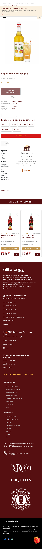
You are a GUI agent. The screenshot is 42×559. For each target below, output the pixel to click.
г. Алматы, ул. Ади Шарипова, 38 (15, 298)
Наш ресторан (21, 136)
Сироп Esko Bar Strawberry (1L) (28, 236)
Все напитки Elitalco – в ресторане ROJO (14, 8)
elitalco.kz (8, 324)
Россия (14, 106)
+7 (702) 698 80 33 (10, 340)
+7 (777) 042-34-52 (10, 313)
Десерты (5, 124)
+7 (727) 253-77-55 (10, 302)
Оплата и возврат (11, 416)
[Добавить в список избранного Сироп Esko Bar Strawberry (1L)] (38, 214)
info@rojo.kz (9, 344)
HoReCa (8, 428)
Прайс (8, 434)
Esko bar (9, 244)
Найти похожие (10, 115)
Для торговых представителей (18, 374)
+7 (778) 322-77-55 (10, 310)
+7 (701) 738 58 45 (10, 360)
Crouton (5, 288)
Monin (14, 109)
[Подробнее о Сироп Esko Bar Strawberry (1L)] (31, 222)
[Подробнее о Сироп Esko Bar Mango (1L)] (10, 222)
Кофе (31, 124)
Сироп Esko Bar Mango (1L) (10, 236)
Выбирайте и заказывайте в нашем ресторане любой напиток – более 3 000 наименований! (18, 11)
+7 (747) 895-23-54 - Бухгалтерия (15, 317)
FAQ (7, 437)
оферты (5, 532)
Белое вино (9, 404)
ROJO (19, 283)
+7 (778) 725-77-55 (10, 306)
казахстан (4, 244)
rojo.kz (7, 348)
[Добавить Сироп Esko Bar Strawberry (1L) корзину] (37, 254)
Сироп (14, 104)
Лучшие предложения (12, 386)
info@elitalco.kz (9, 321)
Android (13, 454)
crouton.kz (8, 368)
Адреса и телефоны (12, 419)
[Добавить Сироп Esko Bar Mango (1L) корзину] (16, 254)
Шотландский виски (12, 392)
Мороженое (6, 129)
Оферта (8, 422)
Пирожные (22, 124)
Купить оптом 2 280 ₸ (10, 248)
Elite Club (8, 431)
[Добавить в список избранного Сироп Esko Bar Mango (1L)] (17, 214)
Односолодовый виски (13, 389)
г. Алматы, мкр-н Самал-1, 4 (13, 337)
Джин (7, 407)
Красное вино (10, 401)
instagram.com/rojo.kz (8, 14)
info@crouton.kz (10, 364)
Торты (13, 124)
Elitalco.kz (21, 285)
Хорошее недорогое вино (14, 398)
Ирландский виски (11, 395)
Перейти (27, 170)
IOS (9, 454)
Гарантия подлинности (13, 425)
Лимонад (17, 129)
